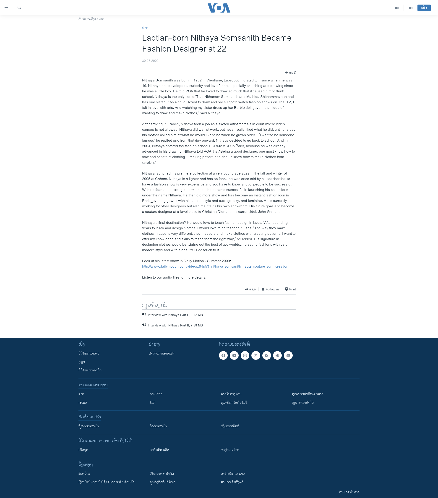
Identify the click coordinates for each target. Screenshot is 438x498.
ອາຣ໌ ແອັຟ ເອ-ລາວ (233, 473)
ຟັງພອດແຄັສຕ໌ (230, 426)
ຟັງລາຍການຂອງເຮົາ (161, 353)
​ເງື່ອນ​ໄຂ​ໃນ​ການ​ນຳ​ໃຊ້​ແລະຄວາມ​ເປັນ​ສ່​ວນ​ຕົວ (106, 482)
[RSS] (266, 355)
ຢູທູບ (81, 362)
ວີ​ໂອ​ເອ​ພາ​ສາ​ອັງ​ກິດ (162, 473)
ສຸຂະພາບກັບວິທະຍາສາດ (307, 394)
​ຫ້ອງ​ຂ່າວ (84, 473)
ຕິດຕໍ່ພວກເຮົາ (158, 426)
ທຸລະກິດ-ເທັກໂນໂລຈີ (234, 402)
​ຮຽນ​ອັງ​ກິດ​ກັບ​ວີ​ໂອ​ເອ (162, 482)
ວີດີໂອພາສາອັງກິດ (90, 370)
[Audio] (397, 8)
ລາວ (81, 394)
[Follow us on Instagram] (245, 355)
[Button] (290, 72)
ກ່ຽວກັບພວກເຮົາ (88, 426)
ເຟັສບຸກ (83, 450)
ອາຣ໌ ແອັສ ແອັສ (159, 450)
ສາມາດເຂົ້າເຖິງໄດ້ (232, 482)
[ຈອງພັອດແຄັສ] (288, 355)
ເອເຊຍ (82, 402)
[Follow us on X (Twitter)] (255, 355)
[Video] (410, 8)
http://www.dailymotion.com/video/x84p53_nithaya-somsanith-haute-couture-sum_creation (215, 266)
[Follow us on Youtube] (234, 355)
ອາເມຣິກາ (156, 394)
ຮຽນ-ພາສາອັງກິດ (303, 402)
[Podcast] (277, 355)
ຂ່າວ (145, 28)
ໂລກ (152, 402)
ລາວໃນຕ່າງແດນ (231, 394)
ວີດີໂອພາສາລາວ (88, 353)
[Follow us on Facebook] (223, 355)
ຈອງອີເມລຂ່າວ (230, 450)
